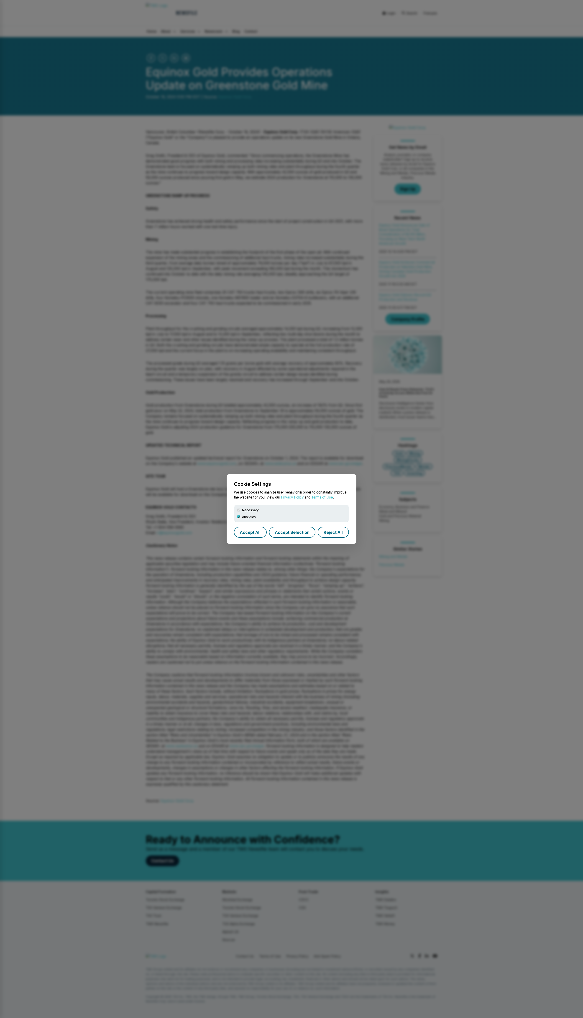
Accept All (250, 532)
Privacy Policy (292, 497)
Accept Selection (292, 532)
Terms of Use (322, 497)
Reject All (333, 532)
